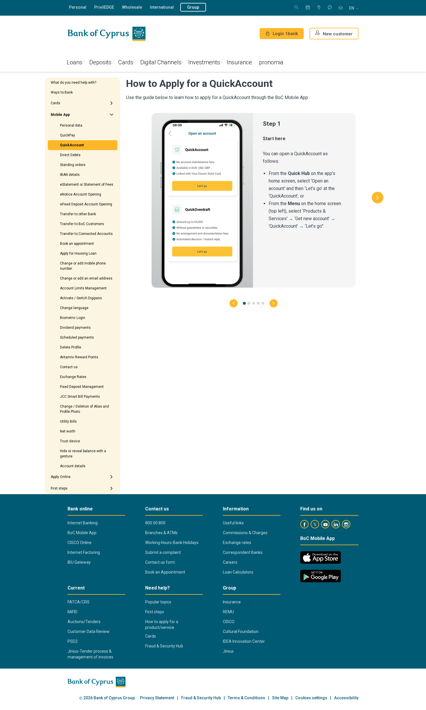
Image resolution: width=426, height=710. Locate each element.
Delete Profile (70, 347)
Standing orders (72, 165)
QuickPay (67, 135)
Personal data (71, 125)
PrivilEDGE (104, 7)
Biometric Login (72, 318)
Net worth (67, 431)
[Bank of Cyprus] (106, 34)
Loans (74, 62)
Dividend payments (75, 328)
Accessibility (346, 698)
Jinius (228, 651)
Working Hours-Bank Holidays (172, 542)
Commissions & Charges (245, 532)
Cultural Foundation (240, 631)
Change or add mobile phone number (83, 266)
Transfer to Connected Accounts (86, 234)
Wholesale (132, 7)
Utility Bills (68, 421)
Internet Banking (83, 523)
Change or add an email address (86, 278)
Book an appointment (77, 244)
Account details (72, 466)
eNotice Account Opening (80, 194)
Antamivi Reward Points (79, 357)
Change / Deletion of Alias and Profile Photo (84, 409)
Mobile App (60, 115)
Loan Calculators (238, 572)
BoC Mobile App (82, 532)
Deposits (100, 62)
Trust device (70, 441)
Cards (125, 62)
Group (193, 7)
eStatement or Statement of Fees (86, 184)
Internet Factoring (84, 552)
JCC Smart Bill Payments (80, 397)
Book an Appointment (165, 572)
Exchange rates (237, 542)
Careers (230, 562)
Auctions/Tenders (84, 621)
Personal (77, 7)
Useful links (233, 523)
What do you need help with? (73, 83)
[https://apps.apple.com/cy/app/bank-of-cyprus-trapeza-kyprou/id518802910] (320, 557)
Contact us (69, 367)
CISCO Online (80, 542)
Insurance (239, 62)
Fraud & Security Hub (164, 646)
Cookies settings (311, 698)
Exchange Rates (73, 377)
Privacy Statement (157, 698)
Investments (204, 62)
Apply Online (60, 477)
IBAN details (70, 175)
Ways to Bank (62, 92)
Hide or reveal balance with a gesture (83, 453)
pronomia (271, 62)
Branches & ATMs (161, 532)
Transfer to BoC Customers (82, 224)
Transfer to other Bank (78, 214)
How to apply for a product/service (161, 624)
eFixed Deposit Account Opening (86, 204)
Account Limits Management (83, 288)
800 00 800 (155, 523)
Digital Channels (160, 62)
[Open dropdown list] (111, 115)
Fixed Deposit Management (82, 387)
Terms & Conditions (246, 698)
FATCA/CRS (79, 602)
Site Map (280, 698)
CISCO (228, 621)
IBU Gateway (79, 562)
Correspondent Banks (243, 552)
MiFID (72, 611)
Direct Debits (70, 155)
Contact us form (160, 562)
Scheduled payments (77, 337)
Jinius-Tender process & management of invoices (90, 654)
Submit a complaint (163, 552)
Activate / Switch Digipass (81, 298)
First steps (59, 488)
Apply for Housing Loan (78, 253)
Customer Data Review (89, 631)
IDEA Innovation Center (244, 641)
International (162, 7)
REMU (228, 611)
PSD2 (73, 641)
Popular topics (158, 602)
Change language (74, 308)
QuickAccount (72, 145)
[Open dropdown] (111, 103)
